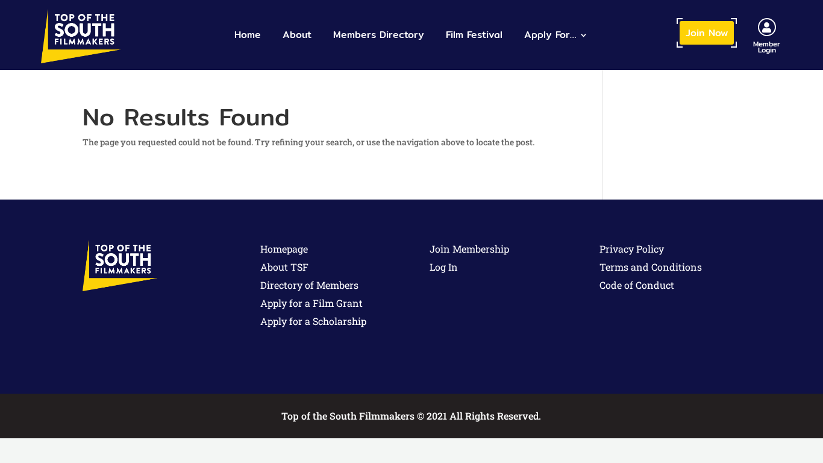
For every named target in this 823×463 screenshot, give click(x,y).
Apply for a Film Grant (311, 303)
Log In (444, 266)
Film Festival (474, 34)
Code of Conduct (636, 285)
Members (378, 34)
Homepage (284, 248)
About (297, 34)
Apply (550, 34)
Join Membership (469, 248)
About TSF (284, 266)
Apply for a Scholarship (313, 321)
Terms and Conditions (650, 266)
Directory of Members (309, 285)
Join (707, 32)
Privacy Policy (631, 248)
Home (247, 34)
